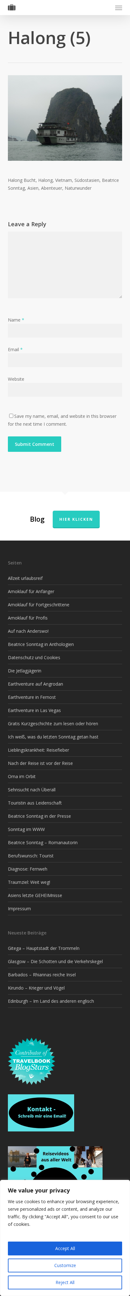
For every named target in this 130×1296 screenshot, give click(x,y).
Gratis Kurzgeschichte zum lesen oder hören (53, 724)
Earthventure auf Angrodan (35, 684)
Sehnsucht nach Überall (32, 790)
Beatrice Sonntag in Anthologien (41, 644)
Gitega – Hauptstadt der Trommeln (44, 948)
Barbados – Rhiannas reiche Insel (42, 975)
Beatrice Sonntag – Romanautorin (43, 842)
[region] (65, 1238)
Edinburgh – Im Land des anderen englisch (51, 1001)
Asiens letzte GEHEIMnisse (35, 895)
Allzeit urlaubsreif (25, 578)
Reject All (65, 1282)
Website (16, 379)
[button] (118, 7)
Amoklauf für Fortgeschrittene (38, 605)
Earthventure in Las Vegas (34, 710)
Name (16, 320)
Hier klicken (76, 519)
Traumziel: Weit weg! (29, 882)
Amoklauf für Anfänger (31, 591)
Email (15, 349)
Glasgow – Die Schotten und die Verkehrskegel (55, 961)
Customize (65, 1265)
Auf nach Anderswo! (28, 631)
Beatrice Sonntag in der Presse (39, 816)
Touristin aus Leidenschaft (35, 803)
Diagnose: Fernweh (27, 869)
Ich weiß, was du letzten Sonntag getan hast (53, 737)
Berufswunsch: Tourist (31, 856)
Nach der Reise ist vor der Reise (40, 763)
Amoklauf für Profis (28, 618)
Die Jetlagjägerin (24, 671)
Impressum (19, 909)
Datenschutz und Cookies (34, 657)
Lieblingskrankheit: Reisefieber (38, 750)
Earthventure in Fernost (32, 697)
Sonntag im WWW (26, 829)
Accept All (65, 1248)
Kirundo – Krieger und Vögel (36, 988)
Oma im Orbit (22, 776)
